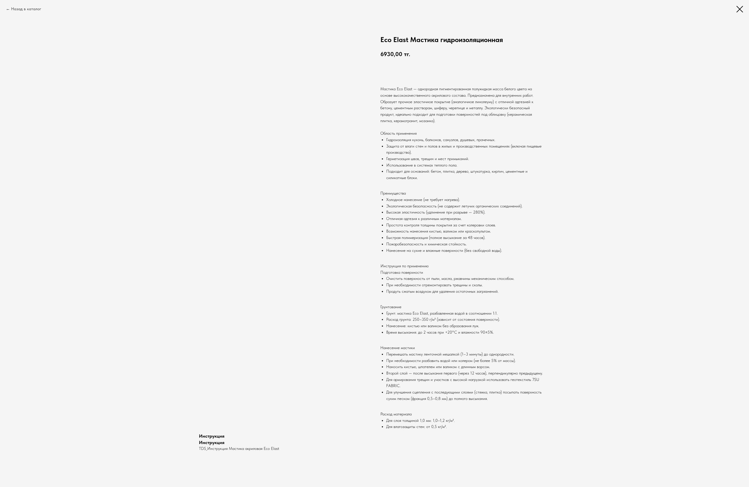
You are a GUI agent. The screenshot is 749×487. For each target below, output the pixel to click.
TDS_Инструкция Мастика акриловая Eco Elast (239, 448)
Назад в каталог (26, 8)
